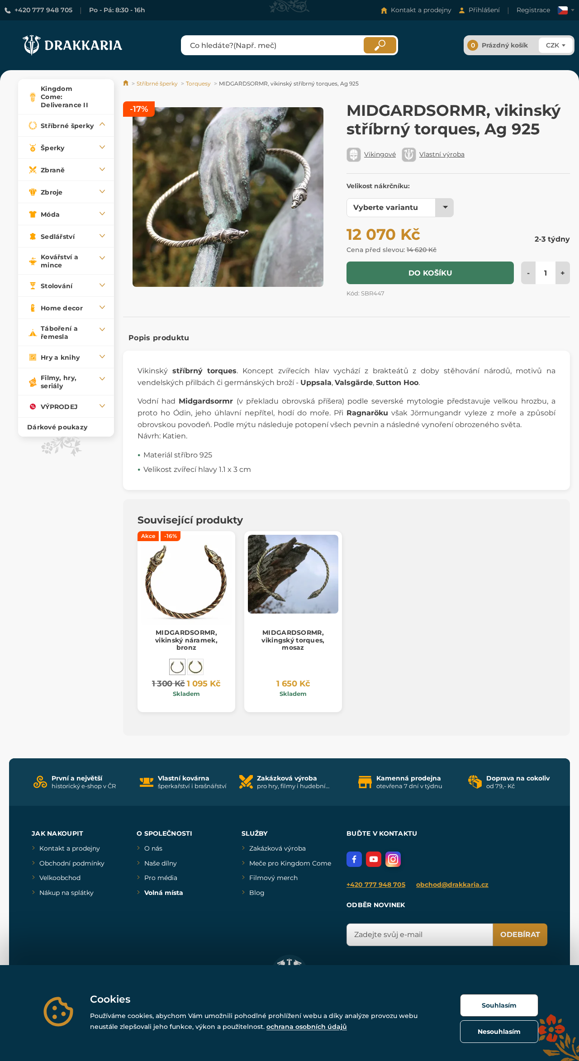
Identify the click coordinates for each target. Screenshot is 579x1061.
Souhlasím (499, 1005)
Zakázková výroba (277, 848)
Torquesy (198, 83)
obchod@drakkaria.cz (452, 884)
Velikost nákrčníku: (378, 186)
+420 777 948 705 (43, 10)
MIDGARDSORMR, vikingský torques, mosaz (292, 640)
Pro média (160, 878)
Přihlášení (484, 10)
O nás (153, 848)
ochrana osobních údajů (306, 1027)
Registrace (533, 10)
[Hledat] (380, 45)
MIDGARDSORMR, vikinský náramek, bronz (186, 640)
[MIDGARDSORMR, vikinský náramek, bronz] (177, 667)
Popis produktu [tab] (158, 337)
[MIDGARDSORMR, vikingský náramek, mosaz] (195, 667)
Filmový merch (273, 878)
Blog (257, 893)
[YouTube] (373, 859)
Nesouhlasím (499, 1032)
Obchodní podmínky (71, 863)
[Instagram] (393, 859)
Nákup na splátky (66, 893)
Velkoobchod (60, 878)
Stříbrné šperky (157, 83)
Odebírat (520, 934)
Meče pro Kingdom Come (290, 863)
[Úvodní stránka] (126, 83)
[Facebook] (354, 859)
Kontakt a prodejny (421, 10)
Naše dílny (160, 863)
